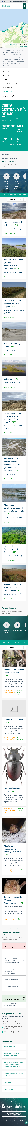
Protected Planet (8, 1089)
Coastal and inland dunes (17, 194)
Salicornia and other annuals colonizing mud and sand (13, 587)
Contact (5, 1120)
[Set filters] (24, 200)
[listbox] (17, 1)
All (4, 194)
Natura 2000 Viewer (9, 1046)
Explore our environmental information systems (13, 1114)
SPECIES (5, 79)
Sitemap (16, 1120)
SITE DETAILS (7, 71)
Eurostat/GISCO (22, 46)
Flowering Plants (14, 642)
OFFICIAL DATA (7, 96)
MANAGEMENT (7, 88)
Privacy (10, 1120)
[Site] (9, 6)
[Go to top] (26, 1122)
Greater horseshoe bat (13, 900)
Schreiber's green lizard (14, 673)
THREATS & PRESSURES (10, 83)
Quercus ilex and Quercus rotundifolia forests (13, 549)
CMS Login (22, 1120)
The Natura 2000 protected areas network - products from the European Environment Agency (13, 1064)
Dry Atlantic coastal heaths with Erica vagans (12, 304)
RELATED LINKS (8, 92)
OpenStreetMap (14, 44)
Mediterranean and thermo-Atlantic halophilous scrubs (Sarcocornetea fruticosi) (12, 465)
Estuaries (11, 379)
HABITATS (6, 75)
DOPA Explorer (8, 1082)
